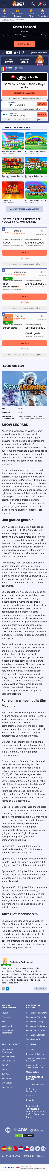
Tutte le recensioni (34, 1039)
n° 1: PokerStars (43, 14)
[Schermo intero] (3, 52)
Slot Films (6, 1069)
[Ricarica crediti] (9, 52)
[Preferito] (22, 52)
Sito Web (42, 104)
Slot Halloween (8, 1061)
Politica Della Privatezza (31, 1090)
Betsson (39, 416)
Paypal (5, 1013)
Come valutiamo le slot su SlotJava (36, 1059)
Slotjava (5, 20)
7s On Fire (6, 200)
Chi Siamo (30, 1049)
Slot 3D (5, 1065)
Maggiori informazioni (24, 93)
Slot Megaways (8, 1056)
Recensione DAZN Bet (36, 1030)
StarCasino (22, 416)
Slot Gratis (4, 14)
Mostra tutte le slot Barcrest (24, 209)
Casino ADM (31, 14)
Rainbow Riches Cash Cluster (15, 176)
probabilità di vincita (39, 1168)
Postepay (6, 1017)
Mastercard (7, 1026)
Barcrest (25, 31)
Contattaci (30, 1100)
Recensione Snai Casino (36, 1026)
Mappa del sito (32, 1072)
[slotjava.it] (18, 4)
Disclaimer (30, 1095)
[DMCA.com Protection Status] (24, 1136)
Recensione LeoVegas (35, 1021)
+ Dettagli (24, 258)
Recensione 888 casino (36, 1017)
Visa (3, 1021)
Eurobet (21, 418)
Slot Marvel (7, 1083)
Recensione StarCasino (36, 1035)
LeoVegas (31, 416)
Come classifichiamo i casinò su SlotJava (35, 1066)
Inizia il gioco (24, 44)
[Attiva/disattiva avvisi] (33, 4)
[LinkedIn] (7, 989)
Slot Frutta (6, 1078)
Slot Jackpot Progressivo (7, 1050)
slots (12, 20)
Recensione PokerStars (36, 1013)
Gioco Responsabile (35, 1084)
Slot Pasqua (7, 1087)
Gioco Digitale (30, 418)
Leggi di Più (40, 989)
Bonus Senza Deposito (17, 14)
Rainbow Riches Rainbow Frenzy (16, 151)
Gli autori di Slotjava (35, 1054)
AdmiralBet (40, 418)
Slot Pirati (6, 1074)
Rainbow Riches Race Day (37, 176)
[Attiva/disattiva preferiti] (44, 4)
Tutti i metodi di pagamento (8, 1031)
